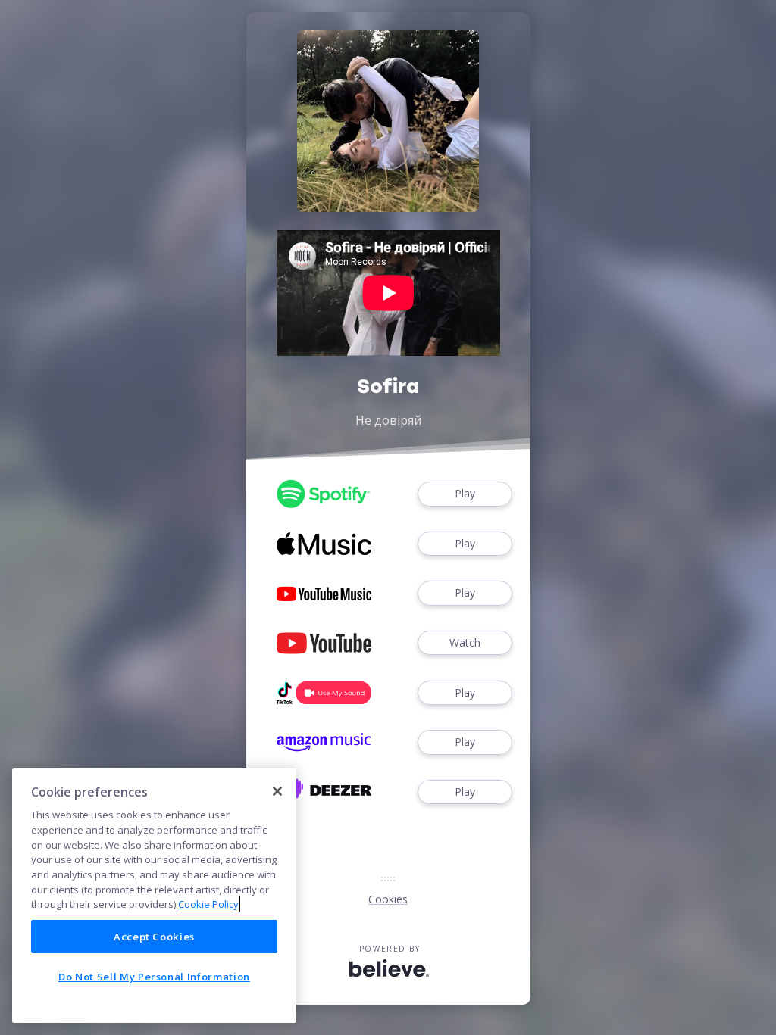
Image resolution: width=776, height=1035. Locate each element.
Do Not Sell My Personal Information (154, 977)
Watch (464, 642)
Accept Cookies (154, 936)
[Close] (277, 791)
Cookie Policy (208, 904)
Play (465, 493)
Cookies (388, 899)
